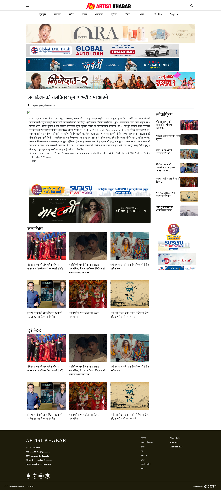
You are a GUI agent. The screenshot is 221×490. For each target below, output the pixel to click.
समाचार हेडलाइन (147, 442)
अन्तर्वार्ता (99, 14)
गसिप (84, 14)
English (174, 14)
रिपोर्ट (127, 14)
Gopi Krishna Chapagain (42, 460)
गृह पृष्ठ (42, 14)
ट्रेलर (114, 14)
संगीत (71, 14)
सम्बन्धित (35, 228)
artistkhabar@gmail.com (40, 452)
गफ (142, 451)
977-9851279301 (36, 448)
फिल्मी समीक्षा (146, 464)
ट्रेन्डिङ (34, 330)
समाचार (57, 14)
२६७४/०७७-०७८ (45, 464)
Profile (158, 14)
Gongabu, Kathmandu (40, 456)
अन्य (142, 14)
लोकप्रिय (164, 114)
